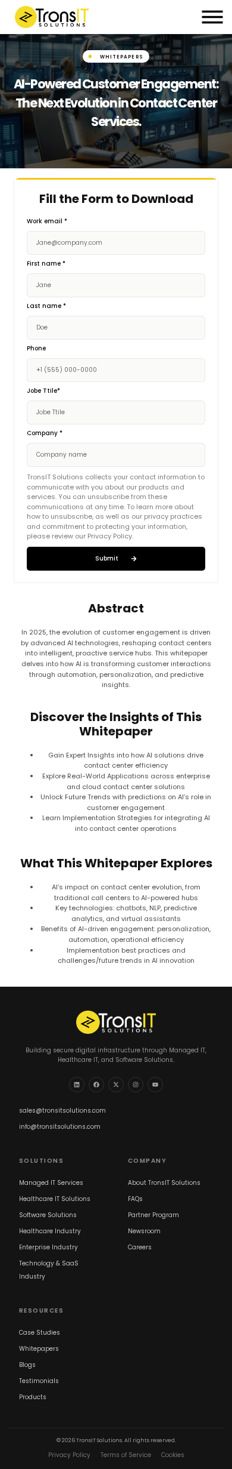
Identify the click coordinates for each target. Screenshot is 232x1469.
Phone (36, 349)
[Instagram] (135, 1084)
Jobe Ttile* (43, 391)
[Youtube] (155, 1084)
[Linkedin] (76, 1084)
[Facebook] (96, 1084)
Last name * (46, 306)
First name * (46, 264)
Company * (44, 434)
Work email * (47, 222)
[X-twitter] (116, 1084)
